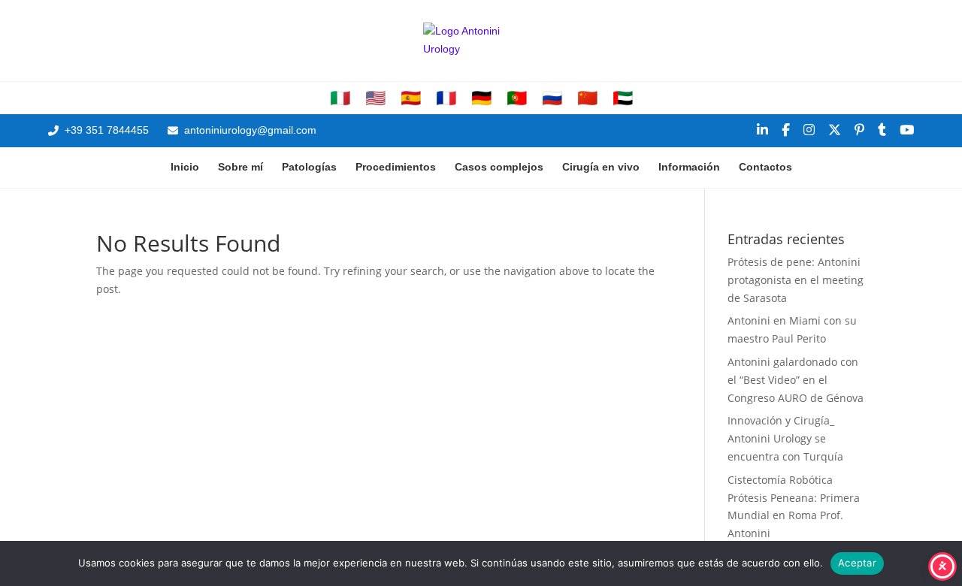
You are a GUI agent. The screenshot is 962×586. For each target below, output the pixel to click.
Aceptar (857, 563)
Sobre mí (240, 167)
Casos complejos (499, 167)
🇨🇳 (587, 98)
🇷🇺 (552, 98)
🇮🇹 (340, 98)
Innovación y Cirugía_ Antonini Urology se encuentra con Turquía (785, 438)
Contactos (765, 167)
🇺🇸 (375, 98)
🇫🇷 (446, 98)
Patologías (309, 167)
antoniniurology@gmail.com (250, 130)
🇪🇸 (411, 98)
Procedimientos (395, 167)
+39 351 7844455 (107, 130)
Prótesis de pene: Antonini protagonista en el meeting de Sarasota (796, 280)
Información (689, 167)
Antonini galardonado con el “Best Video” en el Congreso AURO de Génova (796, 380)
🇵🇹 (517, 98)
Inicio (185, 167)
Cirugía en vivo (601, 167)
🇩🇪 (481, 98)
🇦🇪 (623, 98)
